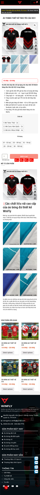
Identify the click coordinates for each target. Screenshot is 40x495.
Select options (8, 353)
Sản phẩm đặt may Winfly (13, 10)
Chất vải (19, 116)
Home (3, 10)
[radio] (10, 122)
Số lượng (19, 136)
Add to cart (24, 156)
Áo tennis (24, 10)
